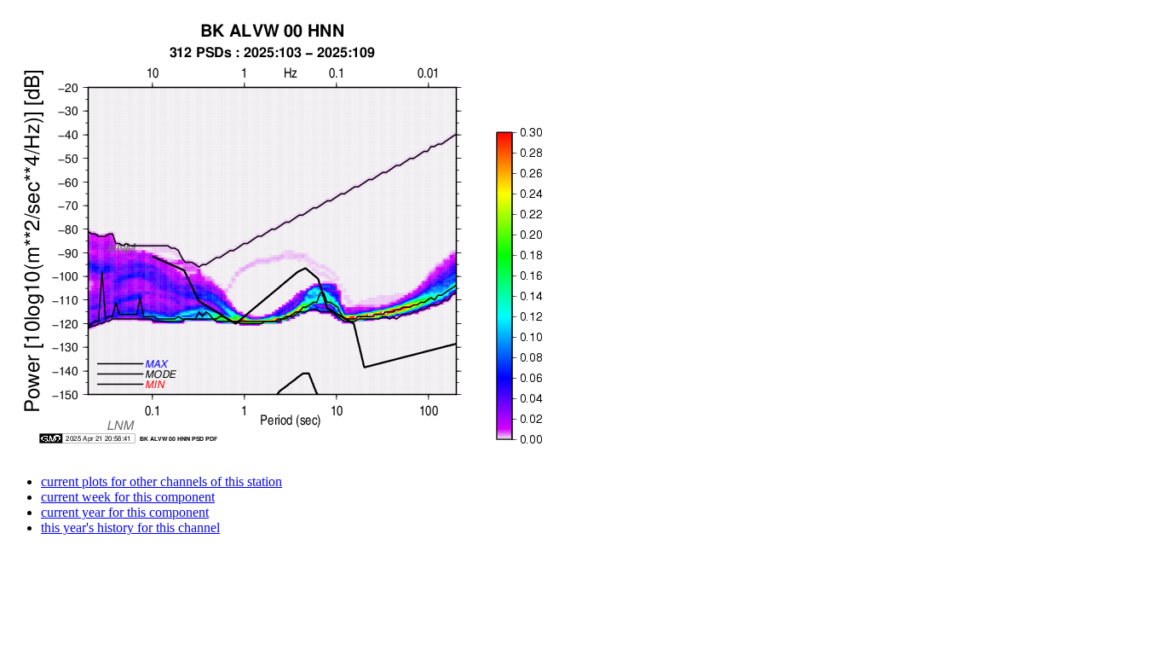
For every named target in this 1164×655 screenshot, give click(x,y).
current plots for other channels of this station (161, 481)
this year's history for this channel (130, 527)
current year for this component (125, 512)
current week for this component (128, 497)
